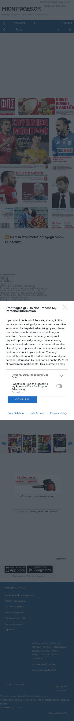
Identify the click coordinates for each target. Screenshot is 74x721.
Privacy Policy (58, 413)
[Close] (66, 308)
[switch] (59, 386)
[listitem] (37, 376)
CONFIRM (22, 399)
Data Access (37, 413)
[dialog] (37, 360)
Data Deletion (15, 413)
